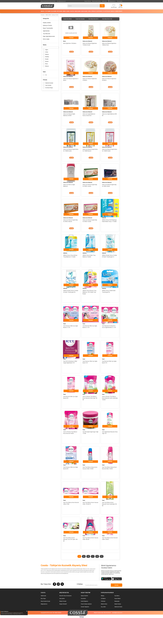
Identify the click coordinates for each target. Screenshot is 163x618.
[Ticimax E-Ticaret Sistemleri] (81, 617)
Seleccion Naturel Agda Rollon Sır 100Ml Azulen (70, 150)
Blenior (47, 66)
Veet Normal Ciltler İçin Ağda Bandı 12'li (109, 362)
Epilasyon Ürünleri (47, 25)
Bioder (47, 59)
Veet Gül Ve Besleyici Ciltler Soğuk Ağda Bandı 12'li (70, 362)
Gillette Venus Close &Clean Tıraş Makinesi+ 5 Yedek (70, 256)
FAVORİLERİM (114, 7)
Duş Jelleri (103, 606)
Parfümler (103, 601)
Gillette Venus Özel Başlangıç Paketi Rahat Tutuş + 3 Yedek (109, 220)
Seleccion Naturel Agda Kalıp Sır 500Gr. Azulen (90, 185)
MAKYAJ (43, 11)
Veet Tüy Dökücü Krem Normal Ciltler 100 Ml (109, 538)
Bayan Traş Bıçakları (48, 28)
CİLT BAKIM (47, 11)
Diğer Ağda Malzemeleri (49, 36)
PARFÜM (72, 11)
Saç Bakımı (116, 595)
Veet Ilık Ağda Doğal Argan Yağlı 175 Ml (90, 432)
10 (46, 75)
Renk (44, 71)
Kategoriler (46, 18)
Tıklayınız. (23, 613)
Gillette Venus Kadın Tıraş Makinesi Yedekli (89, 256)
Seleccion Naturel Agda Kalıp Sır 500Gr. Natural (70, 220)
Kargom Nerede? (63, 604)
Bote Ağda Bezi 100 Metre (69, 43)
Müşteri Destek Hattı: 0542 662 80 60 (48, 1)
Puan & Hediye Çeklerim (86, 604)
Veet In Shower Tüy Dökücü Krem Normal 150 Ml (70, 432)
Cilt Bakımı (103, 598)
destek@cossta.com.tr (61, 1)
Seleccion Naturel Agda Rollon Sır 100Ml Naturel (90, 150)
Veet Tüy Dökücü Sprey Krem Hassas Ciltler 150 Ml (90, 468)
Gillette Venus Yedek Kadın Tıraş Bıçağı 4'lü (109, 291)
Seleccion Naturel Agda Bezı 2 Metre (70, 79)
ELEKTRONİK (99, 11)
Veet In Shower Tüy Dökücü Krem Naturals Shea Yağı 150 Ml (90, 398)
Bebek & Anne (104, 604)
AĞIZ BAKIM (59, 11)
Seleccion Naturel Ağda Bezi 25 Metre (90, 79)
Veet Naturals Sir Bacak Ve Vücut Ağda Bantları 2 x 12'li (109, 326)
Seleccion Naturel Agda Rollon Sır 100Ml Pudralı (109, 150)
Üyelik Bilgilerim (84, 601)
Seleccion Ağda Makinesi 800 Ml (109, 114)
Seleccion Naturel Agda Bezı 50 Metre (109, 79)
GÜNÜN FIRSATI (118, 11)
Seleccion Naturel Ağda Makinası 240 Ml (69, 114)
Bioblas (47, 56)
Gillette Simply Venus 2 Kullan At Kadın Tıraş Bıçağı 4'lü (70, 291)
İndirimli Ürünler (49, 83)
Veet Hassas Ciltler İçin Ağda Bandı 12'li (90, 362)
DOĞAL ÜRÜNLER (92, 11)
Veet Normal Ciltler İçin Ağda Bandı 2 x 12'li (90, 326)
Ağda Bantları (46, 31)
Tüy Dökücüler (46, 33)
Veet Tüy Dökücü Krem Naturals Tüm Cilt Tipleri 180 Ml (70, 539)
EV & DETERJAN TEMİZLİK (108, 11)
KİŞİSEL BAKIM (66, 11)
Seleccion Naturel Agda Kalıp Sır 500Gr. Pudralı (90, 220)
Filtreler (45, 79)
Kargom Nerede (87, 1)
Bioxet (46, 61)
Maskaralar (116, 601)
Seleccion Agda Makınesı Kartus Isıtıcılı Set (89, 114)
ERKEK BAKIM (77, 11)
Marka (44, 44)
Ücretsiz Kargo (49, 87)
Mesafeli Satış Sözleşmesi (65, 595)
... (92, 556)
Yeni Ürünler (48, 85)
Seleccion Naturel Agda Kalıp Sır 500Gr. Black (109, 185)
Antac (46, 52)
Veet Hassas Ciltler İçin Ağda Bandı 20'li (70, 468)
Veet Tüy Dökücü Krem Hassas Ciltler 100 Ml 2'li (90, 503)
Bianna (47, 54)
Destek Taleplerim (85, 606)
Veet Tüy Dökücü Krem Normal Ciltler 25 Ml (71, 503)
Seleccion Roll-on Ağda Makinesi (69, 185)
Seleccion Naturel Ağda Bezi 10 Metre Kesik (90, 44)
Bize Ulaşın (43, 598)
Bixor (46, 63)
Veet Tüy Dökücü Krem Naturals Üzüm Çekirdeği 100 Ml (109, 504)
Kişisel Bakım (117, 598)
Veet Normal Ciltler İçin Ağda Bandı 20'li (70, 397)
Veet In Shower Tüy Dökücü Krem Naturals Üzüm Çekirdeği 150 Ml (110, 398)
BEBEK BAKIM (84, 11)
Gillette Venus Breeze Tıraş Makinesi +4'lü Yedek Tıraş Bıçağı (89, 292)
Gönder (116, 585)
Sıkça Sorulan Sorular (96, 1)
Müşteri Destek (62, 601)
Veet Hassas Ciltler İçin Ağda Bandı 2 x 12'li (70, 326)
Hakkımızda (104, 1)
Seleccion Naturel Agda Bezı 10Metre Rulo (109, 44)
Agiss (46, 49)
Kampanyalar (119, 1)
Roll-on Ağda (46, 39)
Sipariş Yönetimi (84, 595)
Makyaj (102, 595)
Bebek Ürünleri (117, 604)
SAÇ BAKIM (53, 11)
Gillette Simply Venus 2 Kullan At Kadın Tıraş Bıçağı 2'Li (109, 256)
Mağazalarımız (112, 1)
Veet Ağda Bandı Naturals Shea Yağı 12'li (110, 432)
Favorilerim (83, 598)
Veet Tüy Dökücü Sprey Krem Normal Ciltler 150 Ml (109, 468)
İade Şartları (62, 598)
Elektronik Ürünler (118, 606)
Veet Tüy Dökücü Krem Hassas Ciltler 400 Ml (90, 538)
